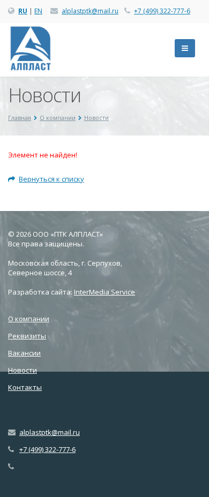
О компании (28, 318)
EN (38, 11)
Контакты (25, 387)
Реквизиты (27, 336)
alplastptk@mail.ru (90, 11)
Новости (22, 370)
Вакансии (24, 353)
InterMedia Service (104, 292)
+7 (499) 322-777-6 (162, 11)
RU (22, 11)
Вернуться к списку (51, 179)
